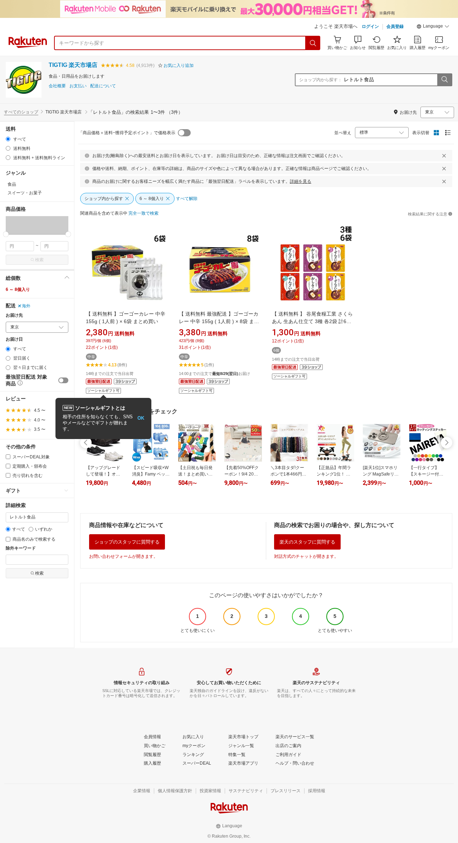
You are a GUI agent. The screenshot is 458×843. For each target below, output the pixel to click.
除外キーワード (21, 548)
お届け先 (14, 315)
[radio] (8, 139)
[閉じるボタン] (444, 155)
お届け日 (14, 339)
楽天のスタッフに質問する (307, 542)
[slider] (6, 234)
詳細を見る (300, 181)
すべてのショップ (21, 111)
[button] (432, 27)
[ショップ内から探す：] (444, 80)
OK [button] (140, 418)
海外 (26, 305)
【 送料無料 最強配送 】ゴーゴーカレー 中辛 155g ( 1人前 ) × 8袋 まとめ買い (219, 321)
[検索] (313, 43)
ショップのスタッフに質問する (127, 542)
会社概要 (57, 86)
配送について (103, 86)
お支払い (78, 86)
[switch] (63, 380)
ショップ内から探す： (320, 79)
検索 (39, 259)
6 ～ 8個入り (18, 289)
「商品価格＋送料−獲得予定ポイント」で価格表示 (126, 132)
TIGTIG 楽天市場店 (73, 65)
